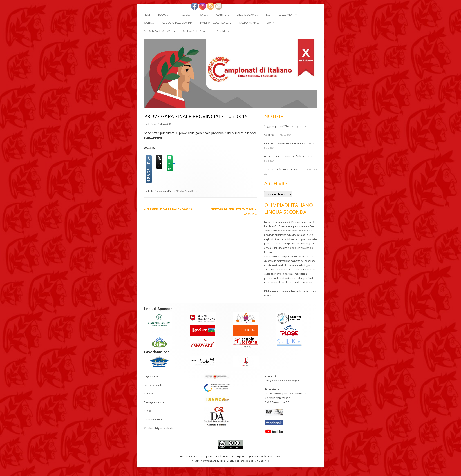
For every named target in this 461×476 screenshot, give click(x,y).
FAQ (268, 14)
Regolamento (151, 376)
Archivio (222, 30)
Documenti (164, 14)
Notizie (158, 191)
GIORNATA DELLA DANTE (196, 30)
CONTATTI (272, 22)
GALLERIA (149, 22)
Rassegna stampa (154, 402)
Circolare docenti (153, 419)
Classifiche (222, 14)
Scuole (186, 14)
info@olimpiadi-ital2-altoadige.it (282, 380)
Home (147, 14)
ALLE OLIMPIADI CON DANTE (158, 30)
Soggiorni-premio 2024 (276, 126)
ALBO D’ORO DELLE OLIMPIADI (177, 22)
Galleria (148, 393)
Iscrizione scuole (153, 384)
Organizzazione (246, 14)
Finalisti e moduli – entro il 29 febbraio (284, 156)
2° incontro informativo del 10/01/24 (283, 169)
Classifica (269, 134)
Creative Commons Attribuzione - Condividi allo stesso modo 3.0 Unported (230, 460)
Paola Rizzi (150, 124)
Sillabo (147, 410)
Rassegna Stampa (249, 22)
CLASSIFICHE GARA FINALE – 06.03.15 (168, 209)
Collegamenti (286, 14)
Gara (203, 14)
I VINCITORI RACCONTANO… (214, 22)
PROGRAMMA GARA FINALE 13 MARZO (284, 143)
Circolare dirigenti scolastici (159, 428)
